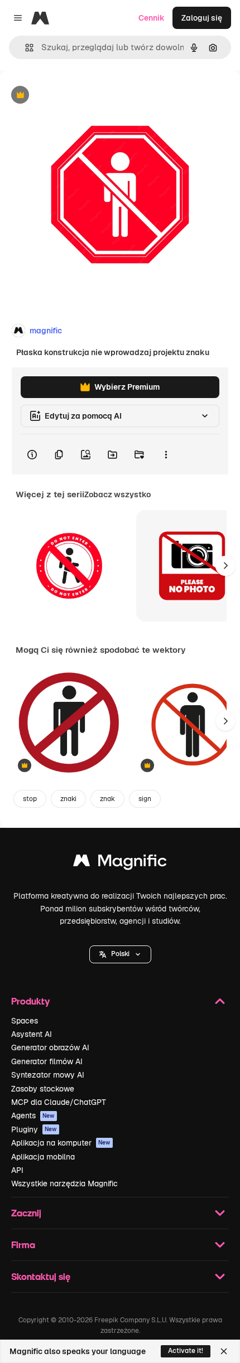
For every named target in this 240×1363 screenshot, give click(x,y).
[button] (120, 954)
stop (30, 798)
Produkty (30, 1001)
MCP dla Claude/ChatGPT (58, 1102)
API (17, 1170)
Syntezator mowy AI (47, 1075)
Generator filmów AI (47, 1061)
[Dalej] (225, 566)
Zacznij (26, 1213)
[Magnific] (120, 863)
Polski (120, 953)
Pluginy (34, 1129)
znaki (68, 798)
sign (144, 798)
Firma (23, 1244)
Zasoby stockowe (42, 1089)
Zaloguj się (201, 18)
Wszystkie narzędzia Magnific (64, 1183)
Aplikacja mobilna (43, 1157)
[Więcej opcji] (166, 454)
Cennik (151, 18)
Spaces (24, 1021)
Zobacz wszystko (117, 494)
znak (107, 798)
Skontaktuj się (40, 1276)
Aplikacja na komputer (61, 1143)
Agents (33, 1115)
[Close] (224, 1351)
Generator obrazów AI (50, 1047)
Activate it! (185, 1350)
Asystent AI (31, 1034)
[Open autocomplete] (24, 47)
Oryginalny (77, 95)
